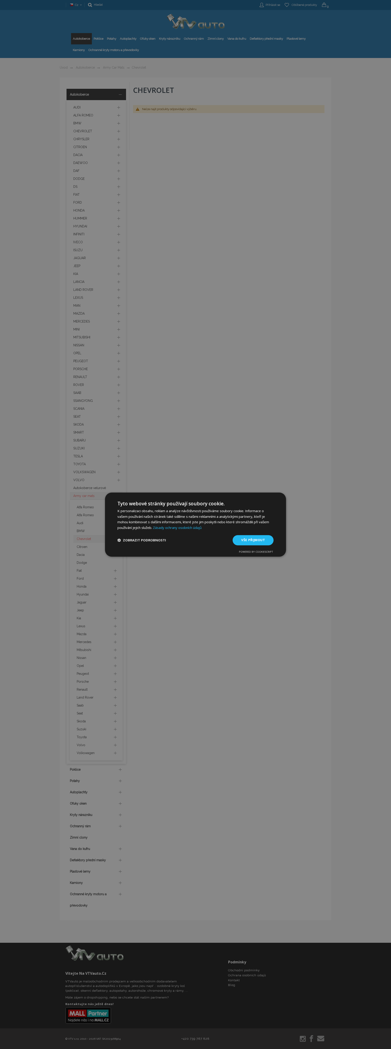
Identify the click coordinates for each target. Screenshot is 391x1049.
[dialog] (195, 524)
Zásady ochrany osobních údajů (177, 528)
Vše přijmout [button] (253, 540)
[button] (141, 540)
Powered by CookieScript (256, 551)
